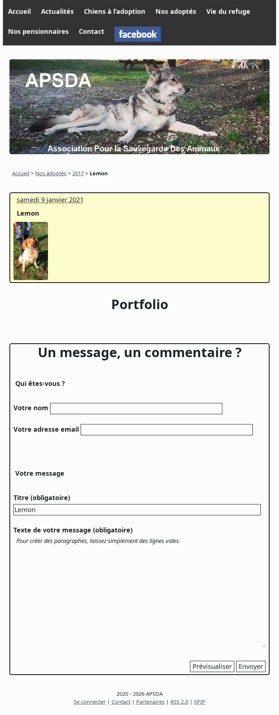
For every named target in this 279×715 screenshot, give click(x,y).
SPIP (199, 701)
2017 (78, 173)
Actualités (57, 11)
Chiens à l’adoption (114, 11)
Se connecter (90, 701)
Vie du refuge (228, 11)
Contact (91, 31)
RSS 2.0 (179, 701)
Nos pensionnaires (38, 31)
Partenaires (150, 701)
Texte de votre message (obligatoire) (73, 530)
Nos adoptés (175, 11)
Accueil (19, 11)
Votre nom (30, 407)
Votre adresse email (46, 429)
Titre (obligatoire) (41, 497)
